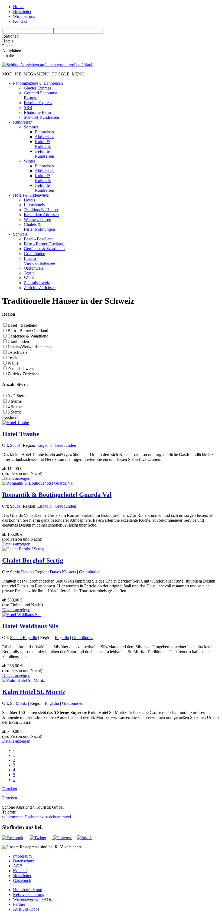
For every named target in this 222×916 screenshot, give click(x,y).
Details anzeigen (16, 478)
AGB (17, 866)
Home (18, 6)
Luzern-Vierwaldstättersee (30, 347)
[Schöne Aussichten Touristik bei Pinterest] (62, 837)
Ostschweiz (17, 352)
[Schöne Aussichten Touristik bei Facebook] (15, 837)
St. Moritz (18, 703)
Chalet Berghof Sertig (32, 560)
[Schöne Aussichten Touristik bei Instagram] (84, 837)
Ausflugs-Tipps (26, 909)
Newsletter (22, 11)
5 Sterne (15, 412)
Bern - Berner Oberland (28, 330)
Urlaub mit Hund (27, 889)
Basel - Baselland (22, 325)
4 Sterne (15, 406)
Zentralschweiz (21, 368)
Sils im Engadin (23, 637)
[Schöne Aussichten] (47, 64)
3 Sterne (15, 401)
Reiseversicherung (28, 894)
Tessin (13, 357)
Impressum (22, 856)
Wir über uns (24, 16)
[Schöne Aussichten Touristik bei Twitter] (41, 837)
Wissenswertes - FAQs (32, 899)
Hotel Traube (20, 434)
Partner (19, 904)
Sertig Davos (21, 572)
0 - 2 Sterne (17, 395)
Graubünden (18, 341)
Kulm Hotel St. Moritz (33, 691)
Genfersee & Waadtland (28, 336)
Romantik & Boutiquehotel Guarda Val (57, 494)
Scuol (15, 445)
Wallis (13, 363)
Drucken (9, 788)
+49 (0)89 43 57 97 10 (35, 812)
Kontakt (20, 21)
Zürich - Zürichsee (23, 374)
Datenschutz (23, 861)
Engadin (44, 445)
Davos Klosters (63, 572)
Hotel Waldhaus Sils (30, 626)
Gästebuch (22, 880)
